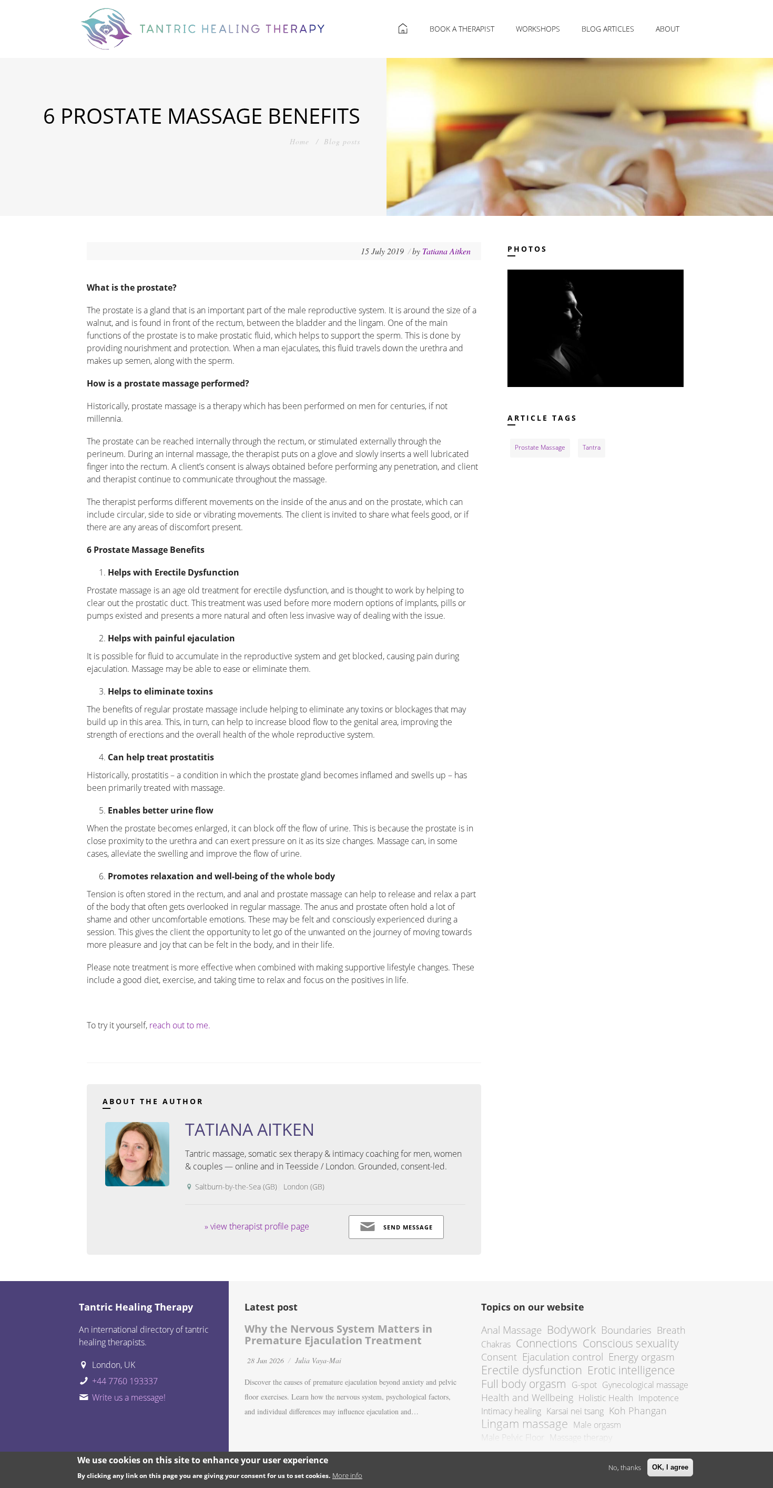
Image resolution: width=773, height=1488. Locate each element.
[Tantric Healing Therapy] (203, 25)
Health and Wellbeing (527, 1397)
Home (299, 141)
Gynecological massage (645, 1385)
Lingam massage (524, 1423)
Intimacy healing (511, 1411)
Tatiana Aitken (446, 250)
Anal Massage (511, 1330)
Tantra (592, 447)
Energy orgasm (641, 1357)
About (667, 29)
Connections (546, 1343)
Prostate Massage (540, 447)
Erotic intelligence (631, 1370)
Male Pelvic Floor (512, 1437)
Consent (499, 1357)
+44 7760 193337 (125, 1381)
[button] (595, 327)
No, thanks (624, 1467)
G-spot (584, 1385)
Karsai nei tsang (575, 1411)
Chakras (496, 1344)
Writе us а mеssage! (129, 1397)
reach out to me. (179, 1025)
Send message (408, 1227)
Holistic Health (605, 1398)
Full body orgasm (523, 1383)
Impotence (658, 1398)
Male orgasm (597, 1425)
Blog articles (608, 29)
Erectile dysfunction (531, 1370)
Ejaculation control (562, 1357)
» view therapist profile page (257, 1226)
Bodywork (571, 1329)
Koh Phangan (638, 1410)
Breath (671, 1330)
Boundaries (626, 1330)
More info (347, 1475)
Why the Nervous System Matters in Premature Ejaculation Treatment (338, 1334)
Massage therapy (581, 1437)
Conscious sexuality (631, 1343)
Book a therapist (462, 29)
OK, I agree (670, 1467)
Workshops (538, 29)
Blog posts (342, 141)
